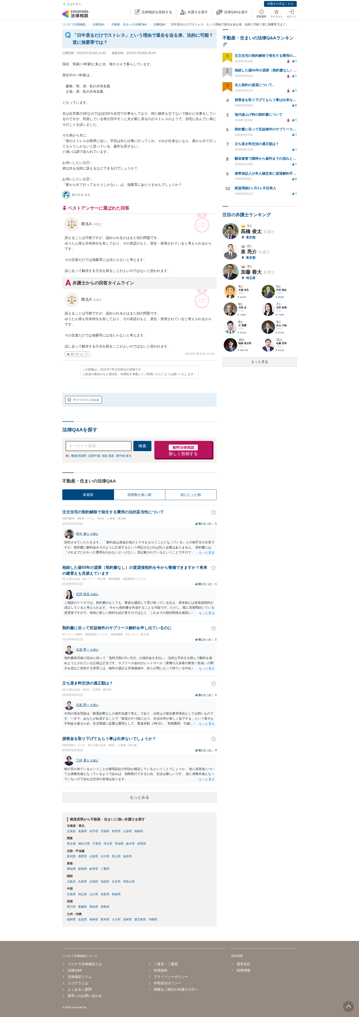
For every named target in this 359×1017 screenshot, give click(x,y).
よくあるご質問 (80, 989)
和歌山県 (129, 881)
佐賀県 (82, 919)
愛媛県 (82, 906)
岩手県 (93, 831)
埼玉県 (108, 843)
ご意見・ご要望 (166, 964)
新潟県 (71, 856)
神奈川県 (84, 843)
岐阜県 (93, 869)
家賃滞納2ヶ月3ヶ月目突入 (255, 188)
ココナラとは (78, 983)
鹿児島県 (140, 919)
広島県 (71, 894)
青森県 (82, 831)
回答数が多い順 (139, 495)
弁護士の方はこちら (280, 3)
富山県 (116, 856)
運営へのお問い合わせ (85, 996)
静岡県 (82, 869)
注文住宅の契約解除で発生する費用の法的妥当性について (279, 55)
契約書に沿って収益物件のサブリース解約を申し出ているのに (282, 129)
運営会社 (243, 964)
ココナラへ (73, 4)
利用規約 (161, 970)
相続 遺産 (108, 456)
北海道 (71, 831)
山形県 (127, 831)
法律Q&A (75, 970)
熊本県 (105, 919)
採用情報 (243, 970)
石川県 (105, 856)
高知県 (93, 906)
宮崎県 (127, 919)
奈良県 (116, 881)
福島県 (138, 831)
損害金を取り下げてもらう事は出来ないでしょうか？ (276, 100)
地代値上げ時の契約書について (259, 114)
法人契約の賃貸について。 (255, 85)
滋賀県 (105, 881)
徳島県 (105, 906)
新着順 (88, 495)
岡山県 (82, 894)
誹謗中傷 (94, 456)
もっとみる (139, 797)
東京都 (71, 843)
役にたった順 (190, 495)
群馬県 (141, 843)
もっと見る (259, 362)
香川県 (71, 906)
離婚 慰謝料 (79, 456)
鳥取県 (105, 894)
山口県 (93, 894)
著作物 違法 (123, 456)
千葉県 (96, 843)
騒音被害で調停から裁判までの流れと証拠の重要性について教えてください (293, 158)
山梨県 (93, 856)
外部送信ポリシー (167, 983)
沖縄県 (152, 919)
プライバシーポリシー (171, 977)
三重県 (105, 869)
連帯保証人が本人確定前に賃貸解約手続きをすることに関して (282, 173)
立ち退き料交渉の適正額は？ (257, 144)
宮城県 (105, 831)
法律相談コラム (80, 977)
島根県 (116, 894)
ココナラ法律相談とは (85, 964)
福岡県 (71, 919)
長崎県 (93, 919)
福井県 (127, 856)
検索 (142, 446)
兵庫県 (82, 881)
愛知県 (71, 869)
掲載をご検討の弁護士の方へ (176, 989)
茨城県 (119, 843)
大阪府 (71, 881)
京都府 (93, 881)
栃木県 (130, 843)
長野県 (82, 856)
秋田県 (116, 831)
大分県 (116, 919)
